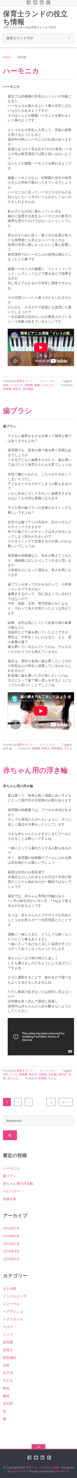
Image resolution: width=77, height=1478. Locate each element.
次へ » (65, 1102)
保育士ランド (25, 381)
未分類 (8, 1403)
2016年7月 (11, 1228)
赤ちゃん (12, 1078)
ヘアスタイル (13, 1319)
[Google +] (48, 2)
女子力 (8, 1372)
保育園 (7, 389)
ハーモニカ (21, 71)
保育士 (17, 389)
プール (13, 1074)
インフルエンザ (14, 1296)
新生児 (33, 1074)
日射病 (43, 1074)
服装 (6, 1396)
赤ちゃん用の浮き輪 (35, 770)
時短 (6, 1388)
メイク (8, 1334)
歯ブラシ (17, 410)
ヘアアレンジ (13, 1311)
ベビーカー (11, 1191)
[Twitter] (35, 2)
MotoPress (19, 1471)
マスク (8, 1326)
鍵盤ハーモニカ (44, 385)
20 (51, 1102)
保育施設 (28, 389)
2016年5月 (11, 1243)
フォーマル (11, 1303)
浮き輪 (53, 1074)
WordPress (62, 1471)
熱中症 (62, 1074)
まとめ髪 (9, 1288)
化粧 (6, 1365)
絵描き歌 (9, 1199)
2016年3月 (11, 1259)
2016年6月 (11, 1236)
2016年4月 (11, 1251)
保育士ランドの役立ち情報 (42, 1467)
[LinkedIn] (42, 2)
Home (7, 57)
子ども (68, 748)
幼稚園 (28, 385)
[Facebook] (29, 2)
